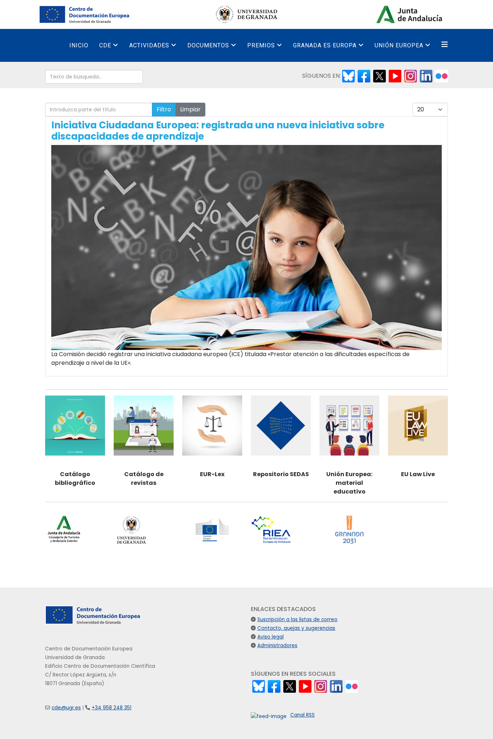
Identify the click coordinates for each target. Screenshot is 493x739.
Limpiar (190, 109)
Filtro (164, 109)
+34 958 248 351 (111, 707)
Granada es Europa (325, 45)
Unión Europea (399, 45)
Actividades (149, 45)
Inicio (78, 45)
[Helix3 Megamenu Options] (444, 44)
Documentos (208, 45)
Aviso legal (270, 636)
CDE (105, 45)
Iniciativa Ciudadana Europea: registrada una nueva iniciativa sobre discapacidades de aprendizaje (217, 131)
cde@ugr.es (66, 707)
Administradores (277, 645)
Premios (261, 45)
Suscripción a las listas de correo (297, 619)
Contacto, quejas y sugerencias (296, 628)
